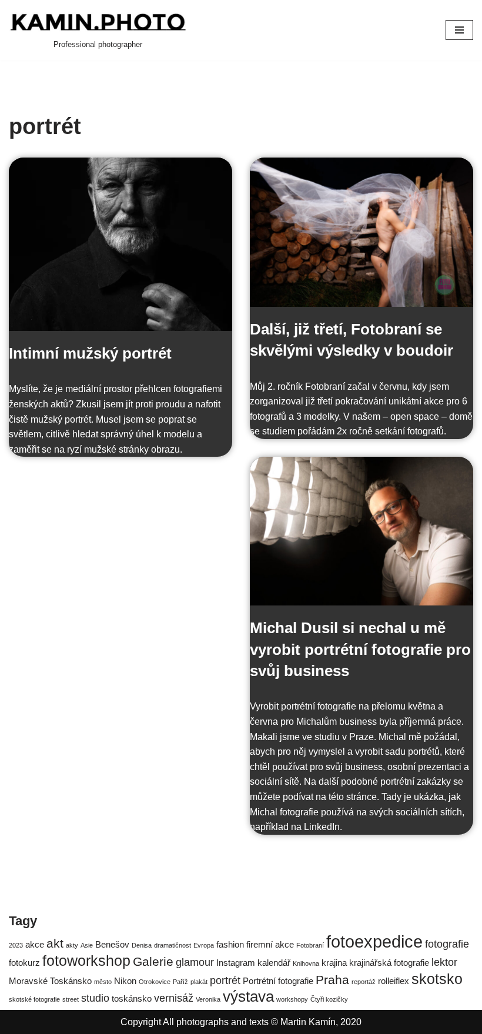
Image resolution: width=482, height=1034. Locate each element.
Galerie (153, 961)
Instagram (235, 963)
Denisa (142, 945)
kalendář (273, 963)
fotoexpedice (374, 941)
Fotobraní (310, 945)
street (70, 999)
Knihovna (306, 963)
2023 (16, 945)
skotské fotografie (34, 999)
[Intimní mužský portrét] (120, 244)
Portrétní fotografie (278, 981)
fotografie (447, 944)
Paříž (180, 981)
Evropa (203, 945)
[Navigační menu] (459, 30)
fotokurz (24, 963)
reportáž (364, 981)
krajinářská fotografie (389, 963)
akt (54, 943)
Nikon (125, 981)
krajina (334, 963)
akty (72, 945)
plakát (198, 981)
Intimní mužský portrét (90, 353)
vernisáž (173, 998)
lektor (444, 962)
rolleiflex (393, 981)
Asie (87, 945)
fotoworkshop (86, 961)
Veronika (208, 999)
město (103, 981)
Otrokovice (154, 981)
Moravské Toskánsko (50, 981)
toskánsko (132, 998)
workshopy (292, 999)
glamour (195, 962)
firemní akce (270, 944)
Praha (332, 979)
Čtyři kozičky (329, 999)
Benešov (112, 944)
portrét (225, 980)
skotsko (437, 979)
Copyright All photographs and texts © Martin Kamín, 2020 (241, 1022)
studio (95, 998)
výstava (248, 996)
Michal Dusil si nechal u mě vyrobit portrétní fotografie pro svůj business (360, 649)
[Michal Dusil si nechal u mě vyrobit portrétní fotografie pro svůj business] (361, 531)
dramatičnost (172, 945)
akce (34, 944)
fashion (230, 944)
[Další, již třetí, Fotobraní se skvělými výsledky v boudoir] (361, 232)
